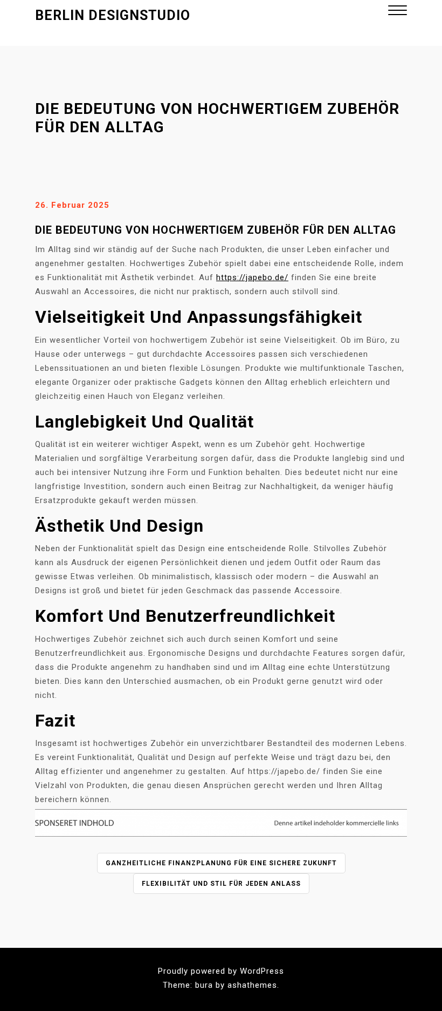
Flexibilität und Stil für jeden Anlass (221, 883)
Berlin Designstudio (112, 15)
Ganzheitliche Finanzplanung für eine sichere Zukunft (221, 863)
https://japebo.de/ (252, 277)
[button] (397, 11)
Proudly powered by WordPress (221, 971)
